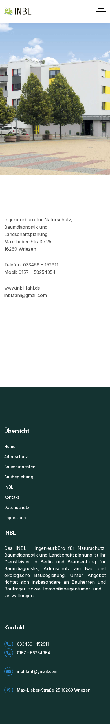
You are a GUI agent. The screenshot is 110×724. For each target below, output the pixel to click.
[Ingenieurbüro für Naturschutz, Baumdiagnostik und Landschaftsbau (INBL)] (18, 11)
